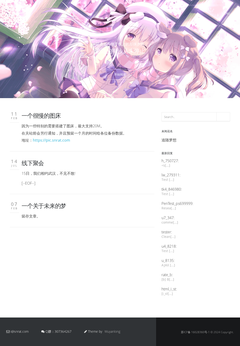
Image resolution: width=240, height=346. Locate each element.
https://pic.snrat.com (51, 140)
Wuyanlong (112, 331)
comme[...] (169, 222)
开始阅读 (120, 74)
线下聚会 (33, 163)
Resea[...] (168, 208)
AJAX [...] (168, 265)
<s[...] (165, 165)
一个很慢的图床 (41, 115)
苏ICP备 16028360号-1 (195, 332)
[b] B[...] (167, 279)
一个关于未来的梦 (44, 206)
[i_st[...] (167, 293)
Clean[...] (168, 236)
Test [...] (167, 179)
